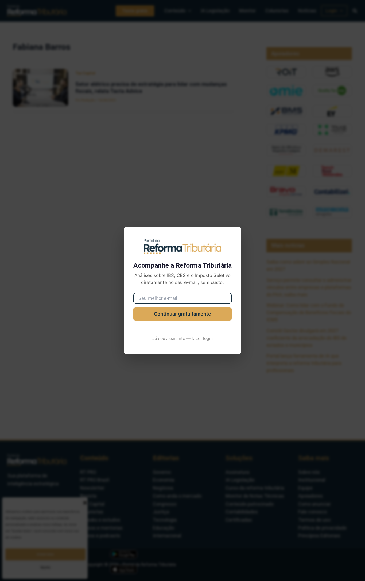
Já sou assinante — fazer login (182, 338)
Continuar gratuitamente (182, 314)
